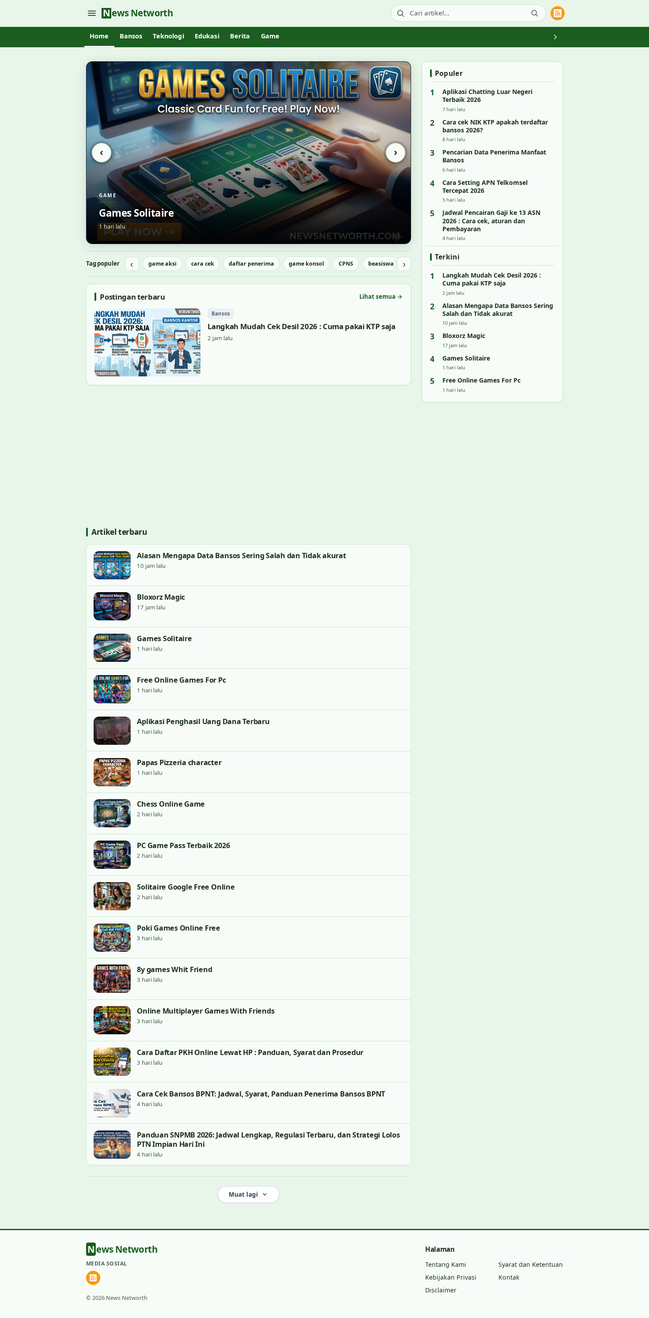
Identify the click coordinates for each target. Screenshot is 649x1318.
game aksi (162, 263)
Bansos (131, 36)
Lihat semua (381, 296)
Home (99, 36)
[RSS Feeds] (558, 13)
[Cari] (534, 13)
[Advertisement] (248, 456)
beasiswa (381, 263)
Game (270, 36)
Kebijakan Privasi (450, 1277)
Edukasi (207, 36)
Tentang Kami (445, 1264)
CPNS (346, 263)
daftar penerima (251, 263)
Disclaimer (441, 1290)
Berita (240, 36)
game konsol (306, 263)
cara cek (202, 263)
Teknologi (168, 36)
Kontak (509, 1277)
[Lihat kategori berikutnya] (555, 37)
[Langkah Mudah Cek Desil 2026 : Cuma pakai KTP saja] (248, 342)
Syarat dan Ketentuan (530, 1264)
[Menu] (91, 13)
